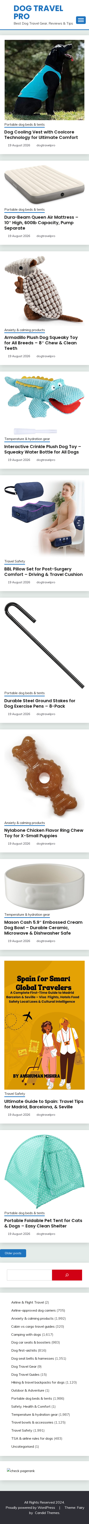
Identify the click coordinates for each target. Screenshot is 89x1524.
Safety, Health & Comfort (31, 1406)
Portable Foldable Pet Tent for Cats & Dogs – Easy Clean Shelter (43, 1223)
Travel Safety (14, 561)
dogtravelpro (46, 145)
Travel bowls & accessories (32, 1422)
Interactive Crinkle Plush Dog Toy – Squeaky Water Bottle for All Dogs (42, 449)
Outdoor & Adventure (27, 1390)
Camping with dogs (26, 1334)
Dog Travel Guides (25, 1374)
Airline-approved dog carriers (33, 1310)
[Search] (67, 1275)
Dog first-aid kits (24, 1350)
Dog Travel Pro (38, 12)
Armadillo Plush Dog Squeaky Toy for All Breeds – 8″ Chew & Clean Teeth (41, 342)
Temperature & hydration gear (27, 439)
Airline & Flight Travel (27, 1302)
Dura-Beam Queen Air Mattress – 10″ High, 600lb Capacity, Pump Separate (41, 222)
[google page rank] (21, 1471)
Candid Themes (47, 1513)
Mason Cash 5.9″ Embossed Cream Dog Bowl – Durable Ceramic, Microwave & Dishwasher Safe (43, 927)
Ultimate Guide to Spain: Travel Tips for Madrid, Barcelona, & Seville (43, 1104)
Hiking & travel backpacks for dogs (38, 1382)
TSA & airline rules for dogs (32, 1438)
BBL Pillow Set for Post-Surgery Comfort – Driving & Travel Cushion (43, 571)
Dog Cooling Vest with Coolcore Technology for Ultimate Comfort (41, 134)
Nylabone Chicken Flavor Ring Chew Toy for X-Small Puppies (43, 833)
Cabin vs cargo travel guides (33, 1326)
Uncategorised (22, 1446)
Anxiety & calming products (24, 330)
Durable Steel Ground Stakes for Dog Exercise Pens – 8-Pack (39, 703)
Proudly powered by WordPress (31, 1507)
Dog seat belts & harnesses (32, 1358)
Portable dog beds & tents (24, 124)
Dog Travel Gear (24, 1366)
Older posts (13, 1253)
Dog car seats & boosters (31, 1342)
